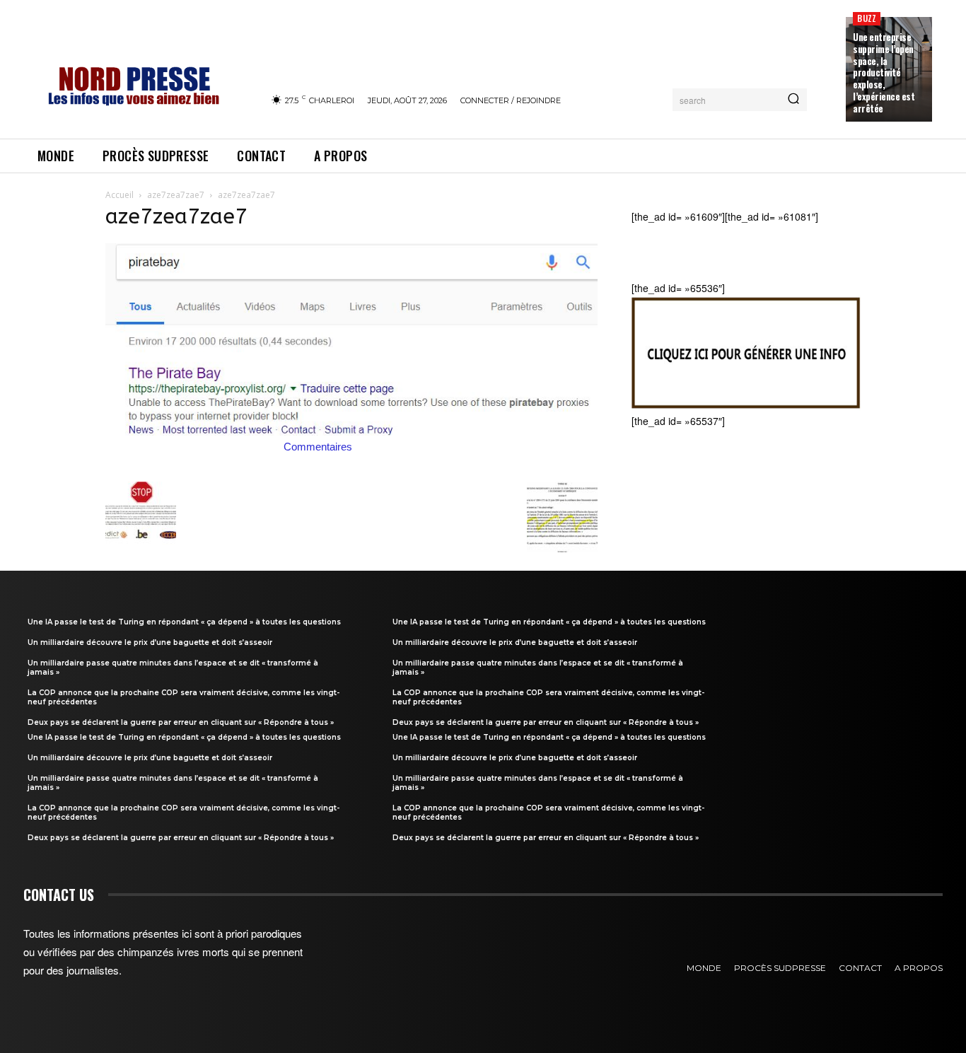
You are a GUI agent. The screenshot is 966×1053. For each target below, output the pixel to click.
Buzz (866, 18)
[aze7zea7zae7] (351, 431)
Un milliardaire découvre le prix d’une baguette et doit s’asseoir (150, 642)
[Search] (793, 99)
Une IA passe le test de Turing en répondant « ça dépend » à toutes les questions (184, 622)
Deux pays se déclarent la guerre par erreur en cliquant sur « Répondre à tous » (181, 722)
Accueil (119, 195)
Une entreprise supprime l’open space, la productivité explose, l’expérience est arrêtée (883, 72)
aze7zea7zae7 (175, 195)
